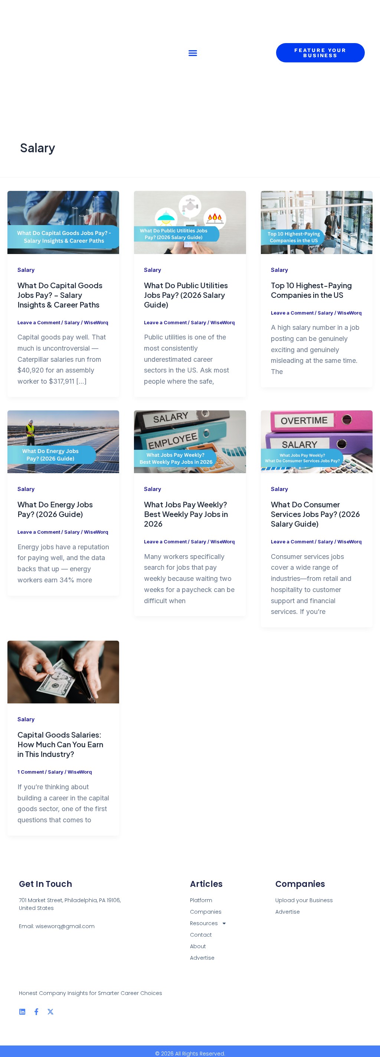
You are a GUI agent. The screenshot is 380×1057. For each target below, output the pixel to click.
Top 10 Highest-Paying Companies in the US (311, 289)
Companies (206, 911)
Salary (26, 270)
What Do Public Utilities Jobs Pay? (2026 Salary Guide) (186, 294)
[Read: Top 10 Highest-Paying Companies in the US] (317, 222)
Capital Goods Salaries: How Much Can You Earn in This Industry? (60, 744)
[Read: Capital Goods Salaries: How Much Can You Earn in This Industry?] (63, 672)
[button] (193, 53)
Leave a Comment (38, 322)
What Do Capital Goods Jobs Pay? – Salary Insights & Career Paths (59, 294)
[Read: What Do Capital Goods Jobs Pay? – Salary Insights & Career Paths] (63, 222)
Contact (201, 935)
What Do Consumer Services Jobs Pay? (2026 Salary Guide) (315, 514)
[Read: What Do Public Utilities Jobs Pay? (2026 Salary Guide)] (190, 222)
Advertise (202, 958)
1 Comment (30, 772)
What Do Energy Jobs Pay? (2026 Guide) (55, 509)
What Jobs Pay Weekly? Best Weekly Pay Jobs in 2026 (186, 514)
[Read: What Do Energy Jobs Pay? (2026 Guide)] (63, 441)
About (198, 946)
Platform (201, 900)
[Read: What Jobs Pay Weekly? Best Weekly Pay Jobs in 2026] (190, 441)
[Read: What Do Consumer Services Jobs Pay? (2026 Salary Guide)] (317, 441)
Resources (204, 923)
